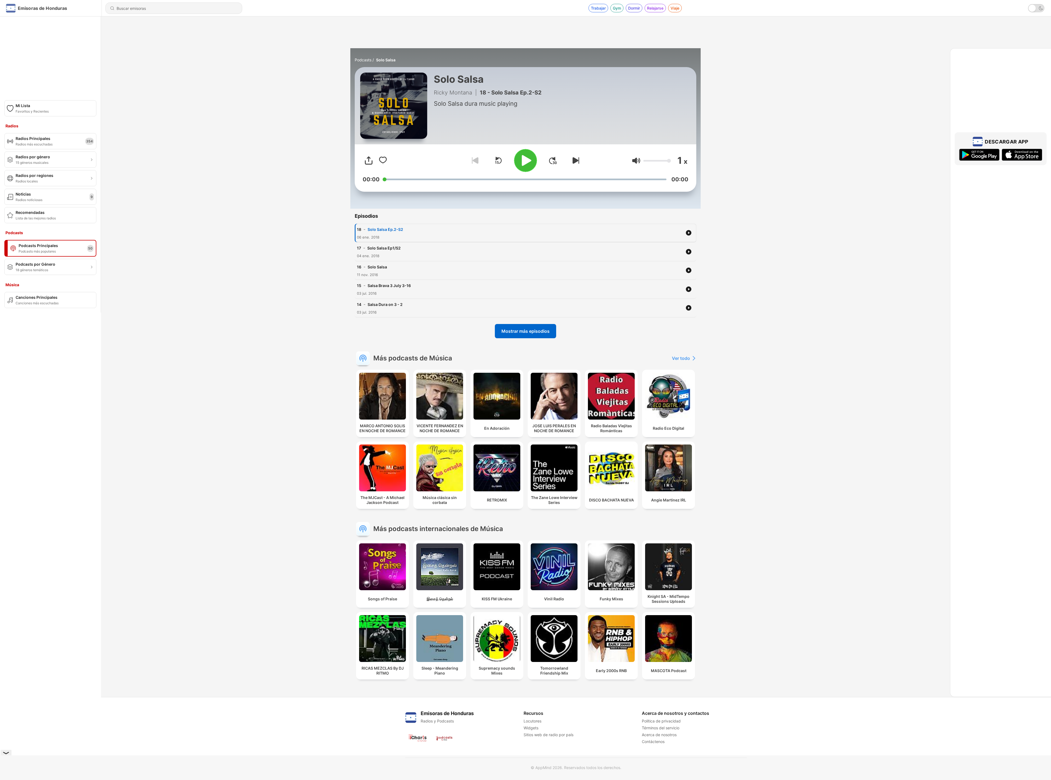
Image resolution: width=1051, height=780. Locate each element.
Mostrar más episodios (525, 331)
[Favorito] (383, 160)
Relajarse (655, 8)
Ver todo (681, 358)
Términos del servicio (660, 727)
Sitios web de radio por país (548, 734)
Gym (617, 8)
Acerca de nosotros (659, 734)
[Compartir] (369, 160)
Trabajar (598, 8)
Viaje (675, 8)
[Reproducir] (525, 160)
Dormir (634, 8)
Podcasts (363, 60)
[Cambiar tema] (1036, 8)
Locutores (532, 721)
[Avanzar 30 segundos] (553, 160)
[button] (636, 161)
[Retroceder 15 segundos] (498, 160)
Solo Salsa (385, 60)
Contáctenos (653, 741)
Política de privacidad (661, 721)
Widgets (531, 727)
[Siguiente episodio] (575, 160)
